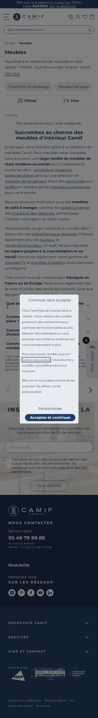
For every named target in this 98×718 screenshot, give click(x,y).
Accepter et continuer (50, 417)
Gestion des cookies (36, 359)
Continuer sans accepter (49, 300)
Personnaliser (50, 408)
